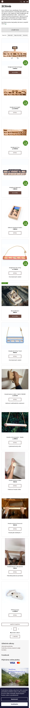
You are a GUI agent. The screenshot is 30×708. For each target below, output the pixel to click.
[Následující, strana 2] (15, 629)
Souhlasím (14, 704)
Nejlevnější (10, 35)
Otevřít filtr (15, 30)
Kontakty (4, 650)
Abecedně (25, 35)
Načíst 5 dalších (15, 624)
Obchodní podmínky (7, 646)
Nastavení (14, 699)
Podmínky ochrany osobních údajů (11, 648)
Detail (15, 112)
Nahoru (15, 636)
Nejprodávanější (17, 35)
